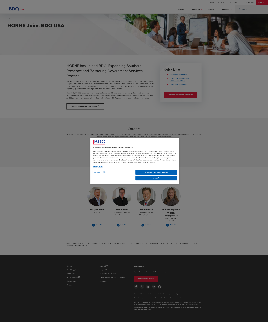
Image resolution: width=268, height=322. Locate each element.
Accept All (156, 178)
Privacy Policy (98, 167)
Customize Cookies (99, 172)
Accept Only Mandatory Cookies (156, 172)
